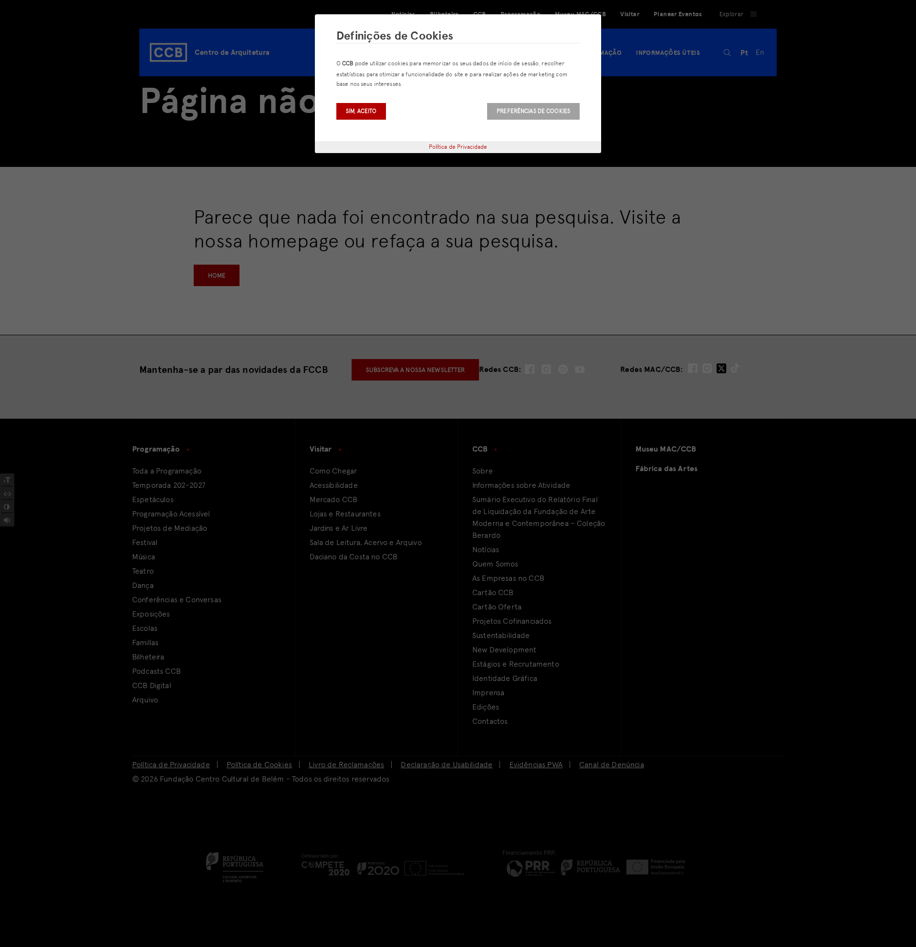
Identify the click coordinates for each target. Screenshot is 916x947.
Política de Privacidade (458, 147)
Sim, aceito (361, 111)
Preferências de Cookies (533, 111)
